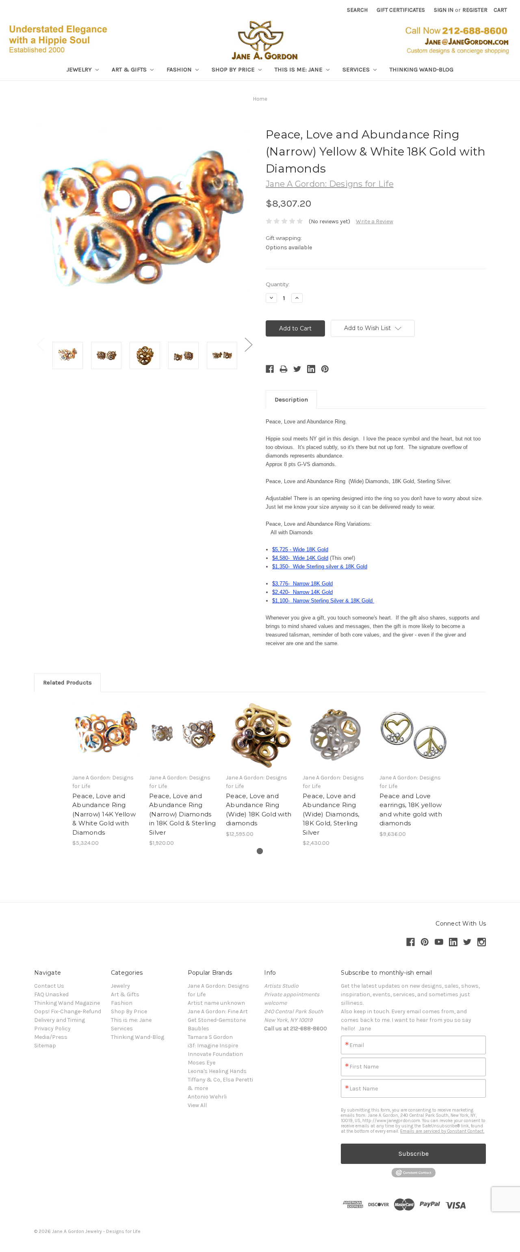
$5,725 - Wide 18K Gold (300, 549)
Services (356, 69)
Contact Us (49, 985)
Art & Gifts (130, 69)
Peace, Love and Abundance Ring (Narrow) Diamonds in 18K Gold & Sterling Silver (182, 814)
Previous (40, 344)
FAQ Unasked (51, 994)
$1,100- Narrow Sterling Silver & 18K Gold (323, 601)
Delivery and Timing (59, 1020)
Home (260, 99)
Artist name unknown (216, 1002)
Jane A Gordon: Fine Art (218, 1011)
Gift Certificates (401, 9)
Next (248, 344)
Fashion (180, 69)
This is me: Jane (299, 69)
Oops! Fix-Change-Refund (67, 1011)
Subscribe (414, 1153)
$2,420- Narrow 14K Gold (302, 592)
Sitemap (45, 1045)
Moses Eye (201, 1062)
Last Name (363, 1089)
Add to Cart (106, 741)
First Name (364, 1067)
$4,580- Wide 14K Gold (300, 558)
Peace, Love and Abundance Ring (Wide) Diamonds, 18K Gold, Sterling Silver (331, 814)
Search (357, 9)
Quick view (106, 727)
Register (475, 9)
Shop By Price (234, 69)
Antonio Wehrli (207, 1096)
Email (356, 1045)
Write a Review (374, 221)
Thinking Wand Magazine (67, 1002)
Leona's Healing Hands (217, 1071)
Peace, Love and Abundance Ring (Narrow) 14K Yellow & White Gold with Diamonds (104, 814)
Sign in (443, 9)
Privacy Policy (52, 1028)
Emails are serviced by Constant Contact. (442, 1131)
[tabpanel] (106, 774)
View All (197, 1105)
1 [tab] (260, 851)
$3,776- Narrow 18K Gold (302, 584)
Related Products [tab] (67, 682)
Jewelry (80, 69)
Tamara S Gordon (210, 1037)
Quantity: (278, 284)
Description (291, 399)
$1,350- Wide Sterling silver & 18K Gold (319, 566)
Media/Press (50, 1037)
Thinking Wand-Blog (421, 69)
